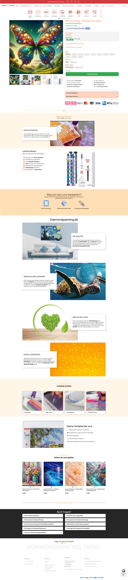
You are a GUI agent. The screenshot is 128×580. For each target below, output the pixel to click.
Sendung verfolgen (29, 564)
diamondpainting (92, 564)
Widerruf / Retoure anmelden (50, 571)
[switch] (123, 575)
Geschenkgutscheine (29, 561)
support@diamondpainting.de (94, 561)
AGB (45, 563)
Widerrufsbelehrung (49, 567)
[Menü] (126, 569)
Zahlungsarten (47, 569)
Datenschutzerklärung (49, 565)
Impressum (47, 561)
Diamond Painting (92, 566)
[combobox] (113, 6)
